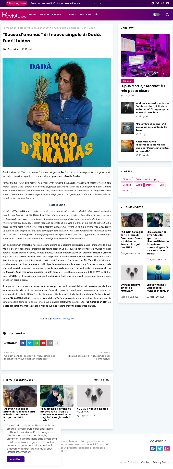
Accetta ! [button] (15, 459)
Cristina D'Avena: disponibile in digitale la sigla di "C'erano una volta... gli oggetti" (152, 146)
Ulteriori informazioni (19, 452)
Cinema (71, 14)
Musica (44, 14)
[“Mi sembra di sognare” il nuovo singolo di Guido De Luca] (127, 128)
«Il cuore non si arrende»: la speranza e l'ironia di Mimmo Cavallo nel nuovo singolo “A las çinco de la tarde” (56, 414)
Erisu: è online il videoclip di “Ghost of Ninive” (158, 288)
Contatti (146, 462)
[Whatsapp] (36, 343)
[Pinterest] (43, 343)
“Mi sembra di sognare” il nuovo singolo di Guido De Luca (151, 127)
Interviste (86, 14)
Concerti (57, 14)
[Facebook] (23, 343)
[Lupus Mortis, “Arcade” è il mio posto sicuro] (145, 55)
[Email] (50, 343)
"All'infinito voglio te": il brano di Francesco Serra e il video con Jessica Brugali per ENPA (19, 413)
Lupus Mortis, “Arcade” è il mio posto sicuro (143, 88)
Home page (9, 28)
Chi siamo (134, 462)
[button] (94, 3)
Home (32, 14)
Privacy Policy (161, 462)
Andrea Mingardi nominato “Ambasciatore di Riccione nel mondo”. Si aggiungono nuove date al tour (152, 108)
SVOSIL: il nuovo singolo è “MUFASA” (92, 410)
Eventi (139, 184)
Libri (97, 14)
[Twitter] (30, 343)
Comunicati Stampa (146, 179)
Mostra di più (101, 379)
